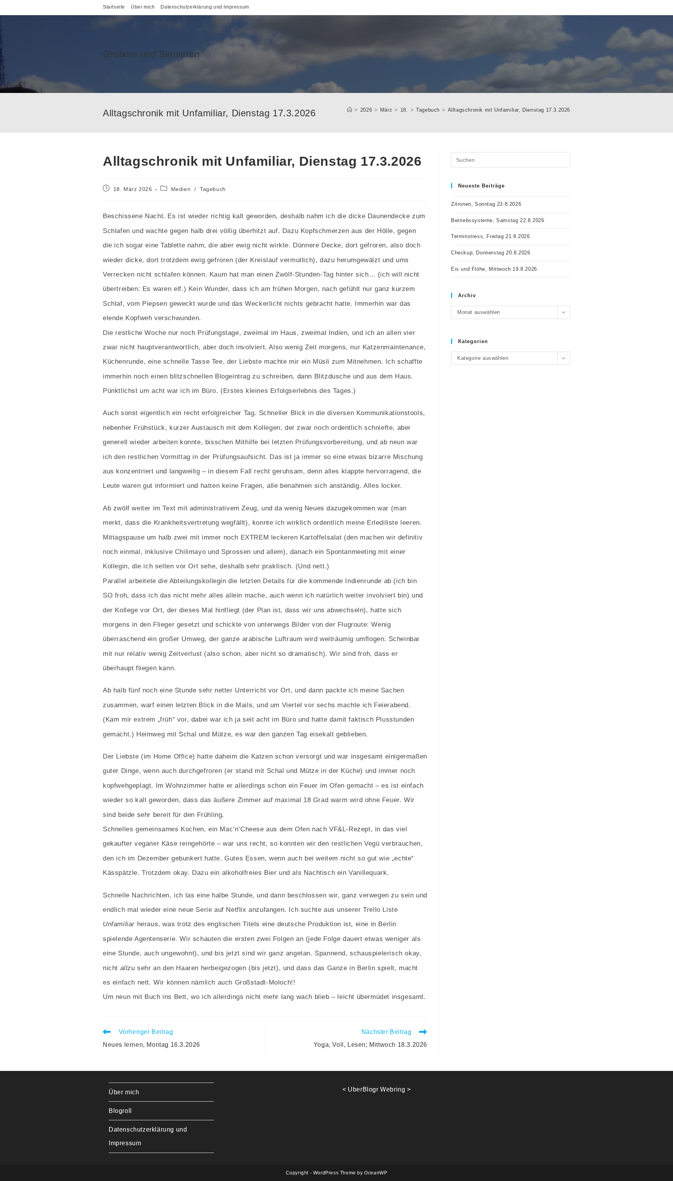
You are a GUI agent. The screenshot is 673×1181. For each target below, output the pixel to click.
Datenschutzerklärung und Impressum (204, 7)
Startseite (114, 7)
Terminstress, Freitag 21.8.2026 (490, 236)
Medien (181, 189)
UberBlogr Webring (376, 1089)
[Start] (349, 110)
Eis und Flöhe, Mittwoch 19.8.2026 (494, 269)
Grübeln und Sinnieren (151, 54)
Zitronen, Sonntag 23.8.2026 (486, 204)
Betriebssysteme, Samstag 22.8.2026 (497, 220)
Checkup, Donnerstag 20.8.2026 (490, 253)
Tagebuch (213, 189)
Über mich (143, 7)
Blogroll (120, 1110)
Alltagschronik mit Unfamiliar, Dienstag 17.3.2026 (509, 110)
